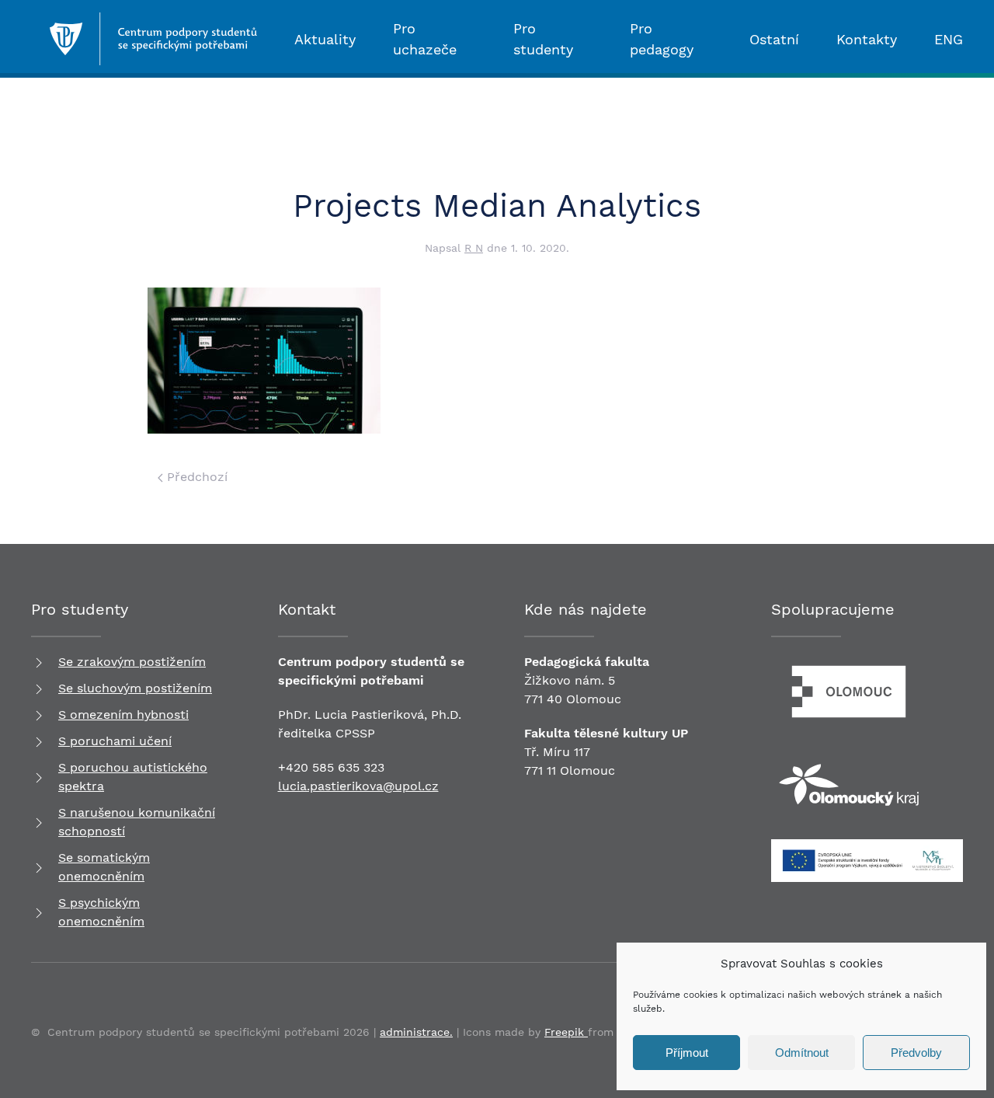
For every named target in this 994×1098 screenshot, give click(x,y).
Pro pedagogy (661, 39)
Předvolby (916, 1052)
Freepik (566, 1032)
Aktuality (325, 39)
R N (473, 248)
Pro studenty (543, 39)
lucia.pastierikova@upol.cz (358, 786)
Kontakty (866, 39)
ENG (948, 39)
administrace (415, 1032)
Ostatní (774, 39)
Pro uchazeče (425, 39)
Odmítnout (802, 1052)
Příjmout (687, 1052)
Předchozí (195, 476)
